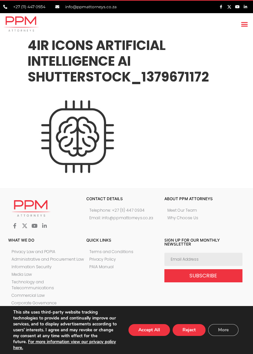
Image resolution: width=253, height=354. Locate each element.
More (223, 330)
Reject (189, 330)
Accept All (149, 330)
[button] (244, 23)
